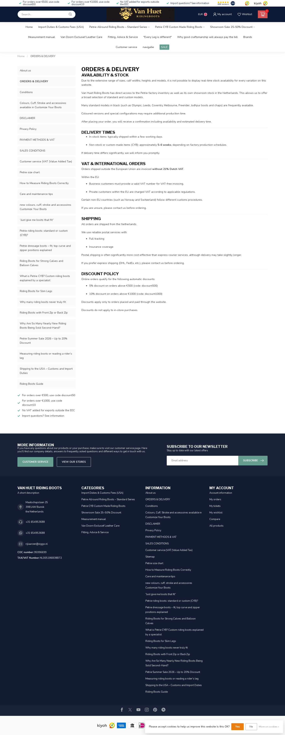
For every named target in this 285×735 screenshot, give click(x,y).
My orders (215, 499)
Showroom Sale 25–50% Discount (231, 27)
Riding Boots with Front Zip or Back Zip (44, 312)
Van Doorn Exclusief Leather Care (81, 37)
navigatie (148, 47)
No (251, 726)
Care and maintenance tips (36, 194)
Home (29, 27)
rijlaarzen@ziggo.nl (37, 544)
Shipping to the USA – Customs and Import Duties (46, 371)
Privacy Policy (28, 129)
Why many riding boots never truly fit (43, 302)
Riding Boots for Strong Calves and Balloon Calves (41, 263)
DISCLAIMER (27, 118)
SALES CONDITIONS (32, 150)
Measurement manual (41, 37)
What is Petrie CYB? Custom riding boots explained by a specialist (45, 278)
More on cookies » (269, 726)
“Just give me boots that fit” (37, 220)
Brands (247, 37)
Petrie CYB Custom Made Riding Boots (178, 27)
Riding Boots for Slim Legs (36, 291)
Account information (220, 493)
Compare (214, 519)
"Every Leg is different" (157, 37)
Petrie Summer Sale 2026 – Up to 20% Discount (43, 341)
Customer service (126, 47)
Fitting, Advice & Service (123, 37)
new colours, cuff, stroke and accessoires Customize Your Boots (45, 207)
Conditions (26, 92)
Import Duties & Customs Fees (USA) (61, 27)
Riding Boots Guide (31, 384)
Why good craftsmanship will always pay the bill (207, 37)
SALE (164, 47)
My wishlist (215, 512)
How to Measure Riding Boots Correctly (44, 183)
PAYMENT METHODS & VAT (37, 140)
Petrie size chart (30, 172)
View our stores (74, 462)
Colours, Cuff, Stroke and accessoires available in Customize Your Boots (43, 105)
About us (25, 70)
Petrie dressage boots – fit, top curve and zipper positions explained (45, 248)
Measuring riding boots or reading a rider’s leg (46, 356)
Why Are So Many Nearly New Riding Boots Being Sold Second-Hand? (43, 326)
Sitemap (150, 557)
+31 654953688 (35, 522)
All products (216, 526)
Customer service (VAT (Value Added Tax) (46, 161)
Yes (237, 726)
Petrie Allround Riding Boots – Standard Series (118, 27)
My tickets (215, 506)
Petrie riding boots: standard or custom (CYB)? (44, 233)
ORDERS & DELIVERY (42, 56)
